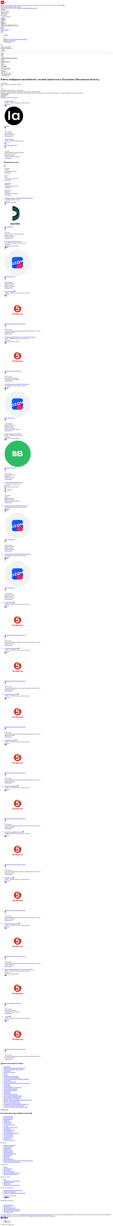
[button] (2, 27)
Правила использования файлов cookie (27, 8)
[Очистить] (3, 50)
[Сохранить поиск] (2, 54)
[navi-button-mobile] (2, 31)
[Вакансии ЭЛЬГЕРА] (58, 215)
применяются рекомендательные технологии (31, 1214)
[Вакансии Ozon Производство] (58, 263)
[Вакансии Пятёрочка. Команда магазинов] (58, 357)
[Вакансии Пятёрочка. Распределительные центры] (58, 310)
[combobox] (8, 47)
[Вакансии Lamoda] (58, 116)
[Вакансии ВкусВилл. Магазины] (58, 454)
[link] (3, 23)
